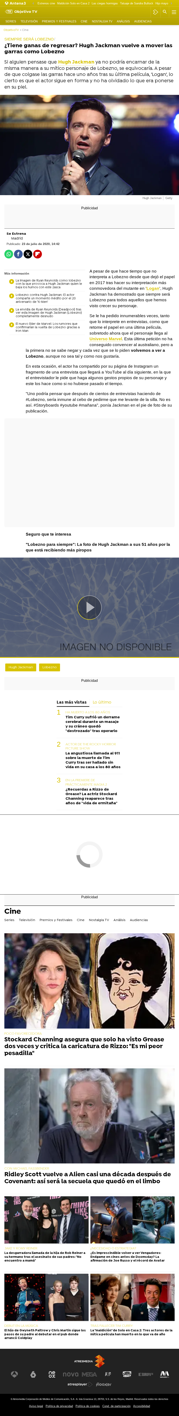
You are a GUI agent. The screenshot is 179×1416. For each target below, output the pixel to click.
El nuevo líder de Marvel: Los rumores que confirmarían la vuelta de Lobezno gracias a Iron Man (48, 327)
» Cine (24, 30)
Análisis (123, 21)
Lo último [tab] (102, 702)
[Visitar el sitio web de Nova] (70, 1374)
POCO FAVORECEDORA (23, 1034)
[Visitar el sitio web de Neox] (52, 1374)
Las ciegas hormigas (105, 3)
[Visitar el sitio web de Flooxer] (103, 1384)
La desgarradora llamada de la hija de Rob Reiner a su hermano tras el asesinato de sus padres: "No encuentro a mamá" (44, 1257)
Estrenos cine (46, 3)
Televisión (29, 21)
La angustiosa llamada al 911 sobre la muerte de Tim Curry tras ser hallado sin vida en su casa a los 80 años (92, 760)
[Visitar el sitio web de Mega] (89, 1374)
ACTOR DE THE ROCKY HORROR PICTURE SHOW (90, 746)
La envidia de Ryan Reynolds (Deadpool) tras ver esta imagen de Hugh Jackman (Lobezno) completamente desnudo (49, 313)
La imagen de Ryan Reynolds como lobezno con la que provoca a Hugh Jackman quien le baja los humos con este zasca (49, 284)
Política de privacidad (59, 1406)
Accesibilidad (141, 1406)
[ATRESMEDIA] (89, 1361)
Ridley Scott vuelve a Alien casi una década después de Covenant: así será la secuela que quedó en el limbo (87, 1178)
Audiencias (143, 21)
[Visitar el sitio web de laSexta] (33, 1374)
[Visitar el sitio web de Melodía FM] (164, 1374)
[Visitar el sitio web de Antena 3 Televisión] (14, 1374)
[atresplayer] (155, 12)
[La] (132, 1298)
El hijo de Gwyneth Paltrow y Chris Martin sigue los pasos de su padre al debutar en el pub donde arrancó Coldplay (45, 1334)
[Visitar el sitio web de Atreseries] (108, 1374)
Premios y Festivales (59, 21)
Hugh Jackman (21, 667)
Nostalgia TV (102, 21)
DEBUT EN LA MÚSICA (21, 1326)
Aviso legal (36, 1406)
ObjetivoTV (11, 30)
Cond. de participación (116, 1406)
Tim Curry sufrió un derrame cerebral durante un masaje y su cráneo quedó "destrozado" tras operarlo (92, 724)
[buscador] (164, 12)
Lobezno (49, 667)
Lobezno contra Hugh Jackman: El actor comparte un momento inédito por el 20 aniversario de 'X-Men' (46, 298)
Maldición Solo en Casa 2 (73, 3)
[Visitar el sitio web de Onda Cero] (127, 1374)
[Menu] (173, 12)
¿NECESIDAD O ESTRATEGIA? (113, 1248)
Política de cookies (88, 1406)
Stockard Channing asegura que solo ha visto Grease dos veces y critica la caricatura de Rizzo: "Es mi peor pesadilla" (84, 1047)
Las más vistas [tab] (72, 702)
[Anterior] (33, 3)
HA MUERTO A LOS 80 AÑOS (87, 712)
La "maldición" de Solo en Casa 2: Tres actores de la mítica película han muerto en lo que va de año (131, 1332)
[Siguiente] (171, 3)
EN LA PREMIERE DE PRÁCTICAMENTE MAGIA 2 (86, 782)
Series (10, 21)
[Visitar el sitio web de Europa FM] (145, 1374)
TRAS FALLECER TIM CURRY (111, 1326)
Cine (84, 21)
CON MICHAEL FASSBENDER (26, 1168)
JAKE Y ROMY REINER (20, 1248)
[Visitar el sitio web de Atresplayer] (80, 1384)
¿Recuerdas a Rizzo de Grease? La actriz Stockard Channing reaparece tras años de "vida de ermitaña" (91, 796)
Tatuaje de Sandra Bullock (136, 3)
